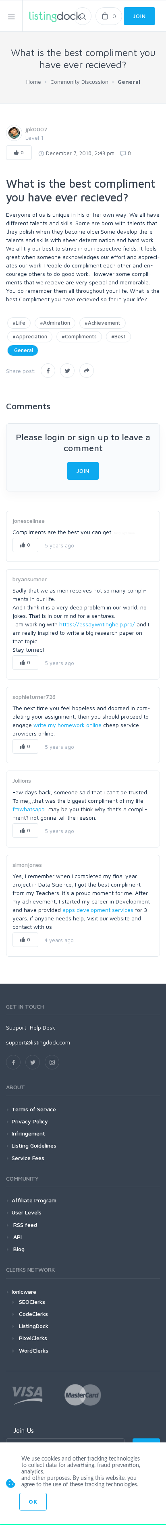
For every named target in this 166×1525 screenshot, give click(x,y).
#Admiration (55, 322)
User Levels (27, 1212)
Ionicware (24, 1291)
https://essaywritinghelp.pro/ (97, 624)
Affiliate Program (34, 1200)
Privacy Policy (30, 1121)
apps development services (97, 909)
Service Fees (28, 1157)
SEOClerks (32, 1301)
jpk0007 (36, 129)
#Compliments (79, 336)
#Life (18, 322)
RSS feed (24, 1224)
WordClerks (33, 1350)
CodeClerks (33, 1313)
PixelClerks (33, 1337)
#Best (118, 336)
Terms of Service (34, 1109)
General (22, 350)
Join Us (23, 1430)
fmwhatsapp (28, 809)
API (17, 1236)
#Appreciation (29, 336)
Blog (18, 1248)
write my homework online (67, 724)
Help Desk (42, 1027)
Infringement (28, 1133)
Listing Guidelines (34, 1145)
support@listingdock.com (38, 1042)
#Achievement (102, 322)
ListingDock (33, 1325)
